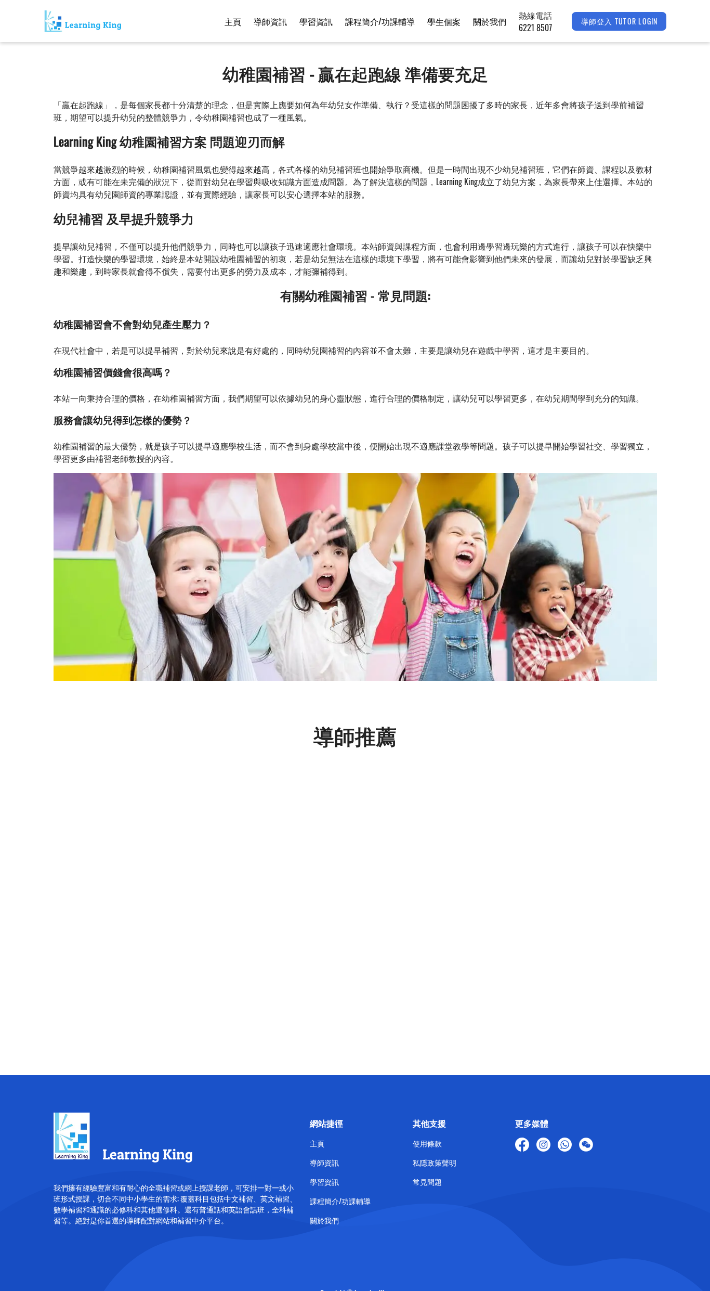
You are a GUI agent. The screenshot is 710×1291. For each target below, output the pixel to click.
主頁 (233, 21)
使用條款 (427, 1143)
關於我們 (489, 21)
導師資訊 (270, 21)
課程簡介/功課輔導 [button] (380, 21)
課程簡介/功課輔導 (340, 1200)
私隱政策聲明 (434, 1162)
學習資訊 (316, 21)
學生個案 (444, 21)
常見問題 (427, 1181)
